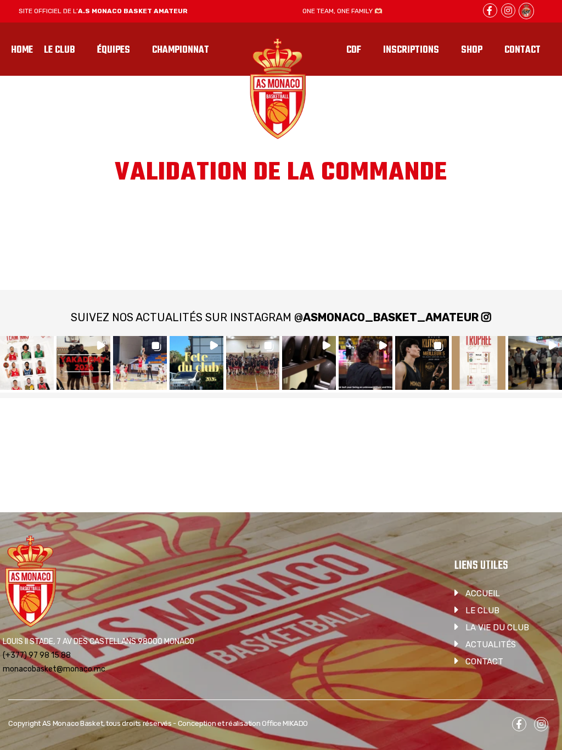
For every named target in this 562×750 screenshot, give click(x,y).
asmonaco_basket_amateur (391, 317)
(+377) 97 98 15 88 (37, 655)
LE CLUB (482, 610)
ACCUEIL (482, 593)
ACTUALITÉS (490, 645)
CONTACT (484, 662)
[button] (27, 363)
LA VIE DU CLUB (497, 628)
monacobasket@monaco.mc (54, 669)
